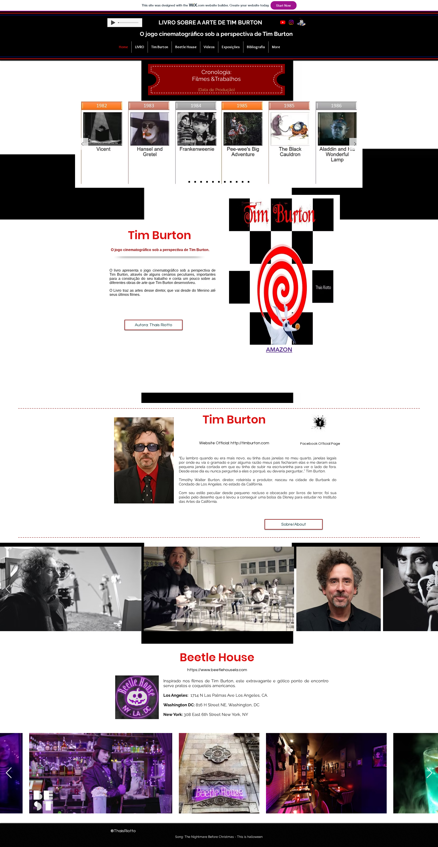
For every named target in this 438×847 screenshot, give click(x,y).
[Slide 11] (248, 182)
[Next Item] (430, 589)
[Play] (113, 22)
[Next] (355, 144)
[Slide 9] (236, 182)
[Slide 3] (201, 182)
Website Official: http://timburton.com (234, 443)
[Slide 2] (195, 182)
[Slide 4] (207, 182)
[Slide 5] (213, 182)
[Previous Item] (7, 589)
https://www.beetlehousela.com (217, 670)
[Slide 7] (225, 182)
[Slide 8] (231, 182)
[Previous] (82, 144)
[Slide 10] (242, 182)
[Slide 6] (219, 182)
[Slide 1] (189, 182)
